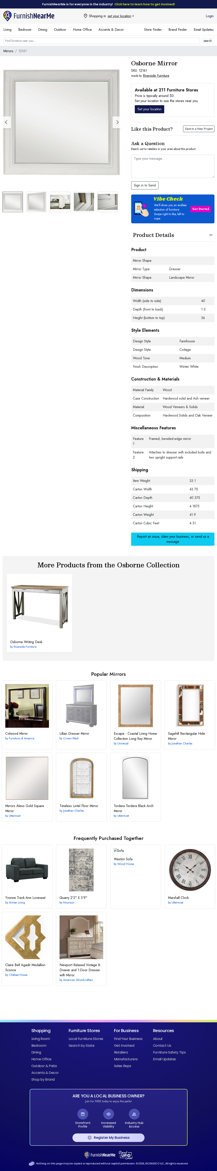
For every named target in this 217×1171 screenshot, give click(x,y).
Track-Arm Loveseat (25, 897)
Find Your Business (128, 1038)
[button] (117, 122)
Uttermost (14, 816)
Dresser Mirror (74, 733)
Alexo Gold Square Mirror (24, 808)
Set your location (149, 109)
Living (7, 29)
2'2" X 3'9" (73, 897)
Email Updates (204, 29)
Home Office (82, 29)
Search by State (82, 1045)
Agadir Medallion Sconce (25, 967)
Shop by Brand (43, 1079)
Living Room (40, 1038)
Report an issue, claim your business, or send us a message (173, 539)
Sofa (123, 859)
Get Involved (124, 1045)
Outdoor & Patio (44, 1065)
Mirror (16, 733)
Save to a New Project (199, 129)
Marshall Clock (178, 897)
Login (210, 16)
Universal (122, 743)
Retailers (121, 1052)
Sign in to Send (145, 185)
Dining (42, 29)
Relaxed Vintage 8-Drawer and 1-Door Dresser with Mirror (80, 970)
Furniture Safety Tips (169, 1052)
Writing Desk (26, 641)
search (208, 41)
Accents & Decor (111, 29)
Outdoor (60, 29)
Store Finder (153, 29)
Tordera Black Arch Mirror (133, 808)
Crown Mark (71, 738)
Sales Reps (122, 1065)
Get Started (200, 209)
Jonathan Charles (182, 743)
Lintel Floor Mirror (79, 805)
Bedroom (24, 29)
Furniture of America (21, 738)
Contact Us (162, 1045)
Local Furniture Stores (86, 1038)
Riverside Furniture (156, 75)
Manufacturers (126, 1059)
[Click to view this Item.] (39, 606)
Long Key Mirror (135, 736)
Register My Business (109, 1137)
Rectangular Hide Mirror (186, 736)
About (158, 1038)
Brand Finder (177, 29)
